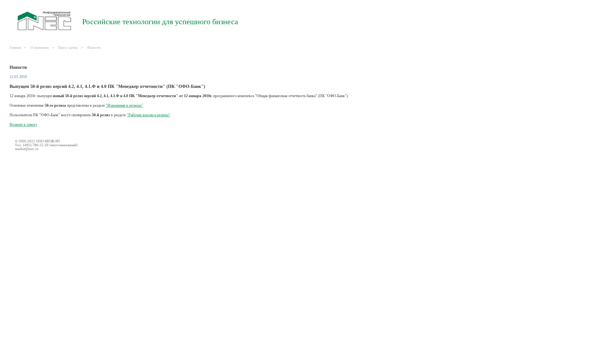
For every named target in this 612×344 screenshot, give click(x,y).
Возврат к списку (23, 124)
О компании (40, 47)
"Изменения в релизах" (124, 105)
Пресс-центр (68, 47)
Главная (15, 47)
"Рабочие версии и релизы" (148, 115)
